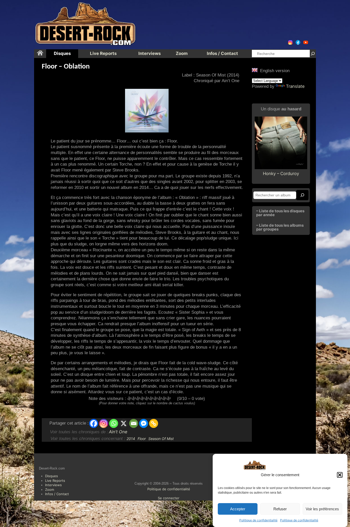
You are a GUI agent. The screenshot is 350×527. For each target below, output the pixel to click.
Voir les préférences (322, 509)
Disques (51, 476)
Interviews (53, 485)
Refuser (280, 509)
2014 (131, 438)
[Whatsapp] (113, 423)
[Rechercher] (313, 53)
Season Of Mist (161, 438)
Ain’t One (118, 431)
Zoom (49, 489)
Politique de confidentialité (258, 520)
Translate (295, 86)
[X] (123, 423)
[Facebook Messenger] (143, 423)
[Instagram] (103, 423)
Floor (142, 438)
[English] (255, 70)
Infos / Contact (57, 494)
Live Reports (55, 480)
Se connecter (168, 498)
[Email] (133, 423)
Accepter (237, 509)
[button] (339, 474)
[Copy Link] (153, 423)
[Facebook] (93, 423)
